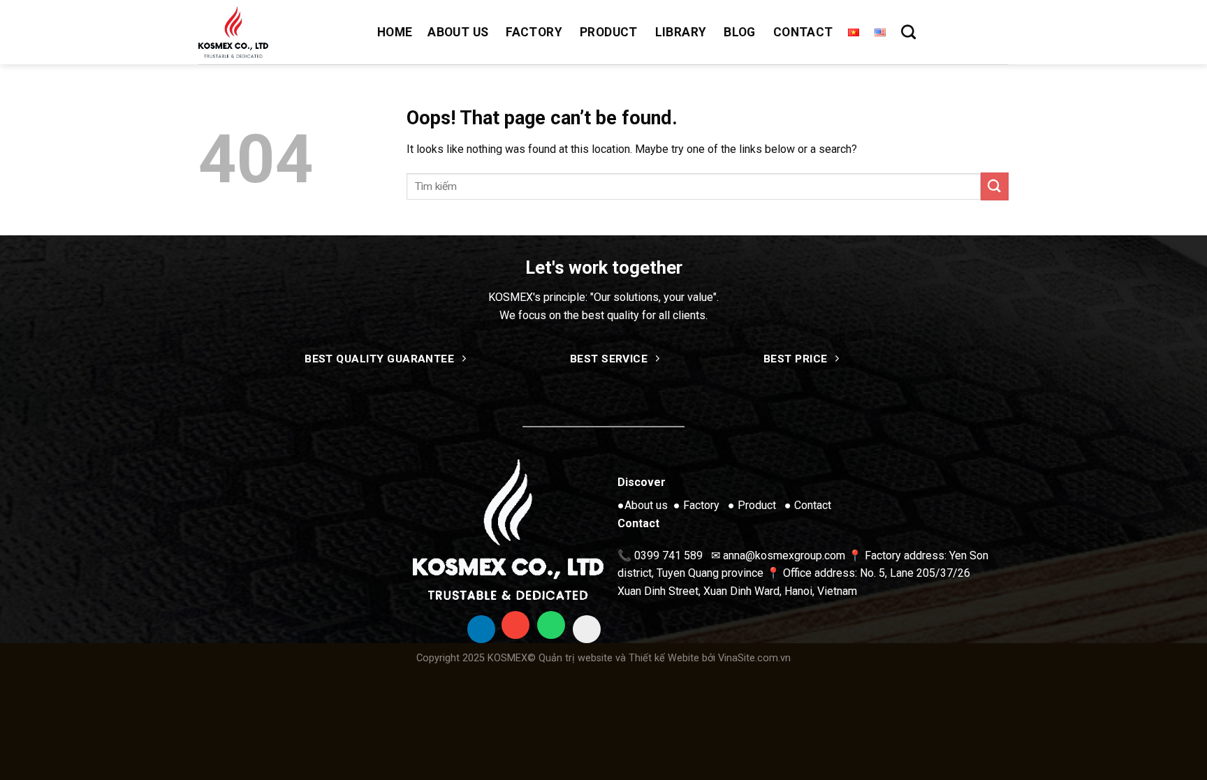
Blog (739, 32)
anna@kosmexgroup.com (784, 555)
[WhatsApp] (551, 625)
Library (680, 32)
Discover (641, 482)
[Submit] (995, 186)
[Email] (515, 625)
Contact (803, 32)
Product (608, 32)
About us (457, 32)
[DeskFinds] (587, 629)
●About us (642, 505)
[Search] (908, 31)
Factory (534, 32)
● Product (752, 505)
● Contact (807, 505)
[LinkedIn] (481, 629)
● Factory (696, 505)
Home (394, 32)
